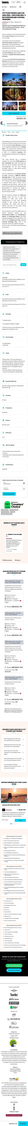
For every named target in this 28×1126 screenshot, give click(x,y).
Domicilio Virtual (14, 1038)
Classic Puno (7, 929)
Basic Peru (6, 909)
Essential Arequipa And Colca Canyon (13, 927)
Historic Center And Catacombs (11, 840)
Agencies (13, 7)
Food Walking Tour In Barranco (11, 852)
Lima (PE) (4, 469)
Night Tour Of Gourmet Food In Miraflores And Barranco (14, 855)
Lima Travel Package (9, 903)
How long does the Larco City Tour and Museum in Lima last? (12, 739)
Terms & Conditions (15, 1069)
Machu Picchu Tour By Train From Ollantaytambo (11, 874)
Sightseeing (5, 509)
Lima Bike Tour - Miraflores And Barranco (13, 838)
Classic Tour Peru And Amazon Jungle (12, 914)
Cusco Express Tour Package (11, 932)
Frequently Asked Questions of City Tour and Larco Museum (14, 730)
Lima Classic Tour (8, 901)
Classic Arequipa (8, 940)
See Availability (14, 113)
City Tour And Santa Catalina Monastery (13, 879)
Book (24, 1123)
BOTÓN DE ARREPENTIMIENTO (14, 1115)
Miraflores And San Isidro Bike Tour (12, 858)
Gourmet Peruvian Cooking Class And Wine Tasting (14, 861)
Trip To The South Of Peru (10, 920)
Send (23, 264)
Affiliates (15, 1067)
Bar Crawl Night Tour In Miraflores (11, 842)
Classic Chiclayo (8, 934)
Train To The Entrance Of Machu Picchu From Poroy (14, 869)
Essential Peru (7, 911)
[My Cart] (3, 10)
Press (15, 1072)
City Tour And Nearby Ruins (10, 872)
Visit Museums (14, 509)
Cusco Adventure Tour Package (11, 942)
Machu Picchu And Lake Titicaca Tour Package (15, 945)
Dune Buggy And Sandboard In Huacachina (14, 890)
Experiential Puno (8, 938)
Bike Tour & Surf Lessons (9, 850)
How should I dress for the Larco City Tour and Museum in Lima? (13, 759)
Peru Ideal (6, 907)
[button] (2, 123)
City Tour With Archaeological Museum (13, 881)
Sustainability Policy (15, 1071)
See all (18, 560)
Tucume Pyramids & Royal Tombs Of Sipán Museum (14, 888)
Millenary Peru (7, 916)
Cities (12, 511)
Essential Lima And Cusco (10, 905)
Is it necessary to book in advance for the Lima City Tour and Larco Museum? (12, 766)
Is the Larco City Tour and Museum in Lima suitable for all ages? (12, 752)
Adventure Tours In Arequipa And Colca (13, 947)
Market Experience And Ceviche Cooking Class (15, 845)
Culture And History (7, 514)
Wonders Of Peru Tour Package (11, 918)
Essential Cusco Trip (9, 936)
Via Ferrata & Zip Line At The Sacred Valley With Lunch (14, 893)
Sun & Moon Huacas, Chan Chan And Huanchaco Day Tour (12, 884)
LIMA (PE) (4, 277)
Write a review (8, 560)
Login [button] (5, 7)
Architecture (5, 511)
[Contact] (20, 6)
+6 (22, 74)
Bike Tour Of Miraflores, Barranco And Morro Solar (14, 848)
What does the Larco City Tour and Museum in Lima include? (12, 745)
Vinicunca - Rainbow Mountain (11, 877)
